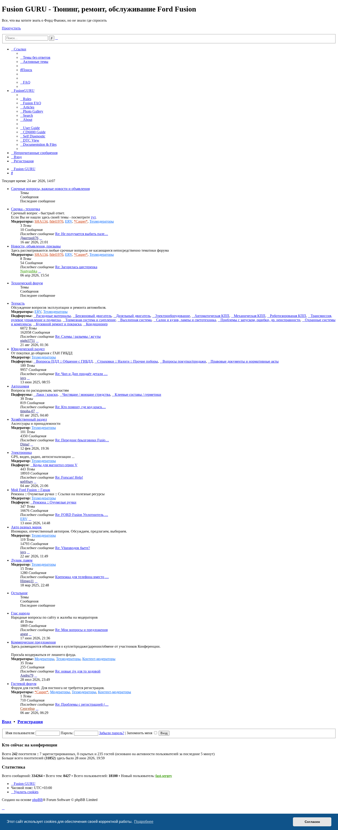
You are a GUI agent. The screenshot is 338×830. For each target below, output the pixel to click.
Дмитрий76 (29, 238)
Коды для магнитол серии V (55, 465)
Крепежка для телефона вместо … (82, 577)
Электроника (21, 452)
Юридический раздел (28, 349)
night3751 (27, 341)
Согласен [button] (312, 822)
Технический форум (27, 283)
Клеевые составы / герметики (138, 394)
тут (93, 217)
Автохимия (20, 386)
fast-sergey (163, 776)
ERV (68, 221)
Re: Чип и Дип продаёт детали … (81, 374)
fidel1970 (56, 221)
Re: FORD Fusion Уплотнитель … (81, 515)
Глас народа (20, 613)
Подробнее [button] (143, 822)
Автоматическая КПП (212, 316)
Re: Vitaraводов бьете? (72, 548)
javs (23, 378)
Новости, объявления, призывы (36, 246)
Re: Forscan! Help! (69, 477)
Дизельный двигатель (133, 316)
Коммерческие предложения (33, 642)
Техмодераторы (101, 221)
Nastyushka (28, 271)
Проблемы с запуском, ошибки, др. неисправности (260, 320)
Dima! (24, 444)
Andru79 (26, 675)
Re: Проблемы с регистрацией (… (82, 704)
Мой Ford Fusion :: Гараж (30, 490)
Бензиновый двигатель (93, 316)
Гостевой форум (23, 684)
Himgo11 (27, 581)
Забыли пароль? (111, 733)
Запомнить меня (140, 733)
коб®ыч (26, 481)
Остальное (19, 593)
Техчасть (18, 303)
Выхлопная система (136, 320)
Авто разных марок (26, 527)
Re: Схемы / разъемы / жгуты (78, 336)
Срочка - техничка (25, 209)
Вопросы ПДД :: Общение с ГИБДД (64, 361)
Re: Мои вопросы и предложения (81, 630)
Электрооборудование (172, 316)
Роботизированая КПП (288, 316)
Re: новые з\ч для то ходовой (77, 671)
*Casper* (81, 221)
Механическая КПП (249, 316)
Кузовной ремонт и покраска (58, 324)
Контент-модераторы (98, 659)
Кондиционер (97, 324)
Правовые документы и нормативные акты (245, 361)
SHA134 (41, 221)
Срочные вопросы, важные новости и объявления (50, 189)
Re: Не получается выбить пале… (81, 234)
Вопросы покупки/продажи (184, 361)
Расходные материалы (53, 316)
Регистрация (30, 721)
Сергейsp (27, 709)
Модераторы (44, 659)
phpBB (37, 800)
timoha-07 (27, 411)
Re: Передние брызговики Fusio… (82, 440)
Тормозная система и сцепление (90, 320)
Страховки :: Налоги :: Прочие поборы (127, 361)
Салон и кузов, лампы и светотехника (186, 320)
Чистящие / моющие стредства (86, 394)
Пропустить (11, 28)
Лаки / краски (47, 394)
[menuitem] (35, 57)
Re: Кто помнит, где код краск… (80, 407)
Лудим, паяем (21, 560)
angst (24, 634)
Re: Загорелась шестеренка (76, 267)
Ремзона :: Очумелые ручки (54, 502)
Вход (6, 721)
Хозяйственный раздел (29, 419)
